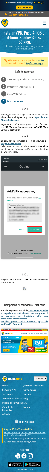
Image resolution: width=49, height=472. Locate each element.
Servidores (7, 394)
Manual (27, 407)
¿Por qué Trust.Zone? (33, 385)
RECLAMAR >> (24, 7)
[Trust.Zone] (5, 22)
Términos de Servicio (12, 398)
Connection (18, 324)
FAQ (25, 402)
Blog (25, 398)
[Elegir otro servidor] (11, 143)
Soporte (27, 394)
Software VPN (9, 389)
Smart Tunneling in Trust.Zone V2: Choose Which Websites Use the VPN (24, 434)
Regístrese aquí (34, 63)
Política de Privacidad (12, 402)
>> (20, 15)
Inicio (5, 385)
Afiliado (6, 414)
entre (41, 60)
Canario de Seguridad (7, 408)
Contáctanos (29, 389)
